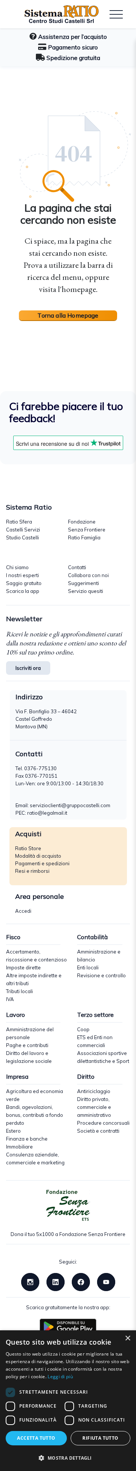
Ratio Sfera (19, 522)
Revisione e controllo (101, 975)
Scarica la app (22, 591)
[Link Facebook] (81, 1281)
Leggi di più (60, 1376)
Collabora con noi (88, 575)
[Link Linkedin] (55, 1281)
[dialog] (68, 1400)
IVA (10, 999)
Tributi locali (19, 991)
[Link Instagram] (30, 1281)
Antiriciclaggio (93, 1091)
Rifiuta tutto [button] (100, 1438)
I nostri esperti (22, 575)
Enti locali (88, 967)
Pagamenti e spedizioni (42, 863)
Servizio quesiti (85, 591)
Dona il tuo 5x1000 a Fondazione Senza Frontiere (68, 1234)
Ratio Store (28, 848)
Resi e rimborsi (32, 871)
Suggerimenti (83, 583)
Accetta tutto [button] (36, 1438)
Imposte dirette (23, 967)
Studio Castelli (22, 537)
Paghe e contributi (27, 1045)
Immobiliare (19, 1147)
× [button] (127, 1338)
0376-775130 (40, 768)
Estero (13, 1131)
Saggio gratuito (24, 583)
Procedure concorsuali (103, 1123)
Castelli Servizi (23, 530)
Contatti (77, 567)
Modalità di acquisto (38, 856)
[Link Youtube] (106, 1281)
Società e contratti (98, 1131)
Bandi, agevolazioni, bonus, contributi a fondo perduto (34, 1115)
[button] (68, 1457)
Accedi (23, 911)
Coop (83, 1029)
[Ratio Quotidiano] (56, 14)
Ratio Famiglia (84, 537)
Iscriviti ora (28, 668)
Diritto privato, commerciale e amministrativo (94, 1107)
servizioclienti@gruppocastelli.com (70, 805)
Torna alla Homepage (67, 315)
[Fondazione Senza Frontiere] (68, 1205)
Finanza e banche (27, 1139)
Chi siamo (17, 567)
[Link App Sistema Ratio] (68, 1326)
